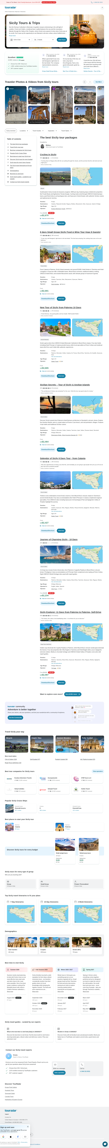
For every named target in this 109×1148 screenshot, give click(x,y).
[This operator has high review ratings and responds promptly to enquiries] (61, 361)
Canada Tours (9, 1096)
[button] (72, 218)
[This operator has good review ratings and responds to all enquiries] (60, 589)
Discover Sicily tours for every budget (21, 159)
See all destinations (56, 356)
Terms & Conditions (34, 1144)
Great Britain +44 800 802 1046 (13, 1122)
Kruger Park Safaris (11, 1087)
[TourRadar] (11, 7)
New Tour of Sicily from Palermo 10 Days (69, 71)
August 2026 (11, 997)
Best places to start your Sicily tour (20, 156)
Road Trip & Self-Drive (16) (13, 763)
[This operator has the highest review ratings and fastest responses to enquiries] (69, 209)
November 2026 (37, 1009)
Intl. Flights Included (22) (87, 759)
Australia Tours (9, 1090)
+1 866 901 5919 (98, 2)
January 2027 (62, 1003)
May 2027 (86, 1009)
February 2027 (62, 1009)
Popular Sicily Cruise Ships (18, 153)
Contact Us (8, 1117)
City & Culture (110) (11, 759)
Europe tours (11, 11)
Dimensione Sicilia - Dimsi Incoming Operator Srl (64, 435)
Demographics (14, 170)
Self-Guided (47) (35, 759)
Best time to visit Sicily (17, 173)
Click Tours (54, 589)
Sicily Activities (55, 284)
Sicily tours (22, 11)
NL (31, 1134)
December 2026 (62, 997)
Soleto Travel (54, 361)
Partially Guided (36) (61, 759)
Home (6, 11)
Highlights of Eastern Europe (13, 1099)
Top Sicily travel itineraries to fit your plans (21, 166)
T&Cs (19, 1142)
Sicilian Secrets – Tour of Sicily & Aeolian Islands (93, 71)
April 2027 (86, 1003)
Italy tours (17, 11)
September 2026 (37, 997)
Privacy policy (24, 1142)
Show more (10, 991)
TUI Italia (53, 668)
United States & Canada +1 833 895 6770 (16, 1119)
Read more (12, 35)
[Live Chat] (105, 1144)
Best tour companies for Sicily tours (20, 150)
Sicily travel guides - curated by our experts (20, 178)
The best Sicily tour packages (19, 144)
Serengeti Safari (10, 1093)
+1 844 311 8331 (85, 1071)
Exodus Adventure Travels (58, 208)
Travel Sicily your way (16, 147)
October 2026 (36, 1003)
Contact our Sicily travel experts (19, 182)
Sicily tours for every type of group (20, 162)
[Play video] (16, 105)
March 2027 (86, 997)
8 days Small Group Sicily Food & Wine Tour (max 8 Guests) (49, 71)
